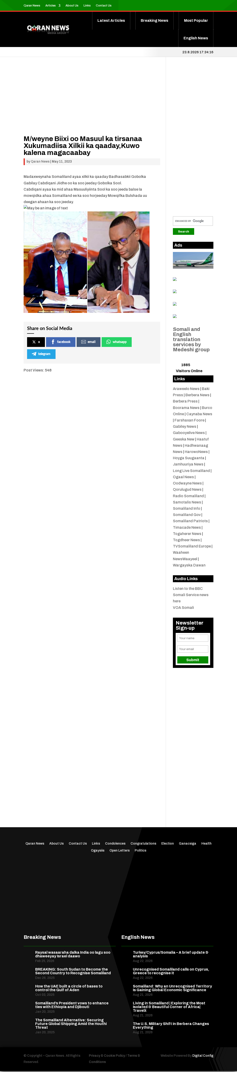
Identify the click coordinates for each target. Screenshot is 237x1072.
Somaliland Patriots (190, 521)
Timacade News (187, 527)
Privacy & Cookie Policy (107, 1055)
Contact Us (104, 5)
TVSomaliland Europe (192, 546)
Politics (140, 850)
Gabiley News (184, 426)
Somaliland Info (186, 508)
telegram (44, 354)
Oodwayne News (187, 483)
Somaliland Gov (187, 515)
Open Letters (119, 850)
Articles (50, 5)
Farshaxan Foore (189, 420)
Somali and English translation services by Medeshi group (191, 339)
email (91, 342)
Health (206, 843)
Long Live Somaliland (191, 471)
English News (196, 38)
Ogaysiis (97, 850)
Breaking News (154, 20)
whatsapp (120, 342)
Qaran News (32, 5)
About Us (71, 5)
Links (87, 5)
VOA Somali (183, 608)
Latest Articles (111, 20)
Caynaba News (199, 414)
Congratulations (143, 843)
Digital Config (202, 1055)
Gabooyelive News (189, 433)
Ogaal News (183, 477)
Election (167, 843)
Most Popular (196, 20)
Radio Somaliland (188, 496)
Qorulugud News (187, 489)
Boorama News (186, 408)
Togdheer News (186, 540)
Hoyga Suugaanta (188, 458)
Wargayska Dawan (189, 565)
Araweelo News (186, 389)
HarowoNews (196, 452)
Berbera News (197, 395)
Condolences (115, 843)
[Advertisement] (92, 102)
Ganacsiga (187, 843)
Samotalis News (187, 502)
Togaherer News (187, 534)
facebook (63, 342)
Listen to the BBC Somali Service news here (191, 595)
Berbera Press (185, 401)
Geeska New (183, 439)
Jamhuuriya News (188, 464)
